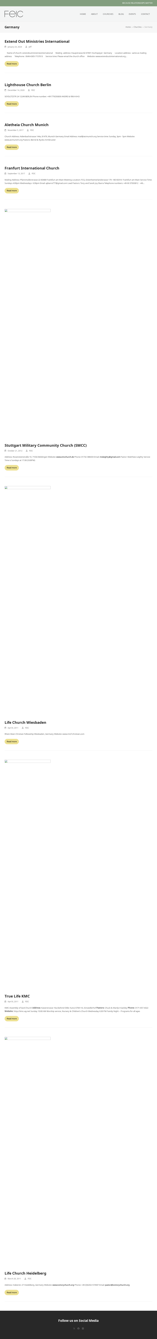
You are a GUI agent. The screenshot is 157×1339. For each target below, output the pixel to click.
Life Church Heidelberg (25, 1273)
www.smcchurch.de (65, 456)
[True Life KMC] (28, 875)
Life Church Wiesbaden (25, 722)
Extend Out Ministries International (37, 41)
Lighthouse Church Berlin (28, 84)
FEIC (33, 90)
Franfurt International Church (32, 168)
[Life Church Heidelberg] (28, 1152)
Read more (12, 63)
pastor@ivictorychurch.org (117, 1284)
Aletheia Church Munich (27, 124)
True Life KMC (17, 996)
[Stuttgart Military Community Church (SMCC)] (28, 324)
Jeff (30, 47)
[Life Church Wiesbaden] (28, 601)
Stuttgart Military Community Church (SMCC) (46, 445)
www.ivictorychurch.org (63, 1284)
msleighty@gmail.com (110, 456)
